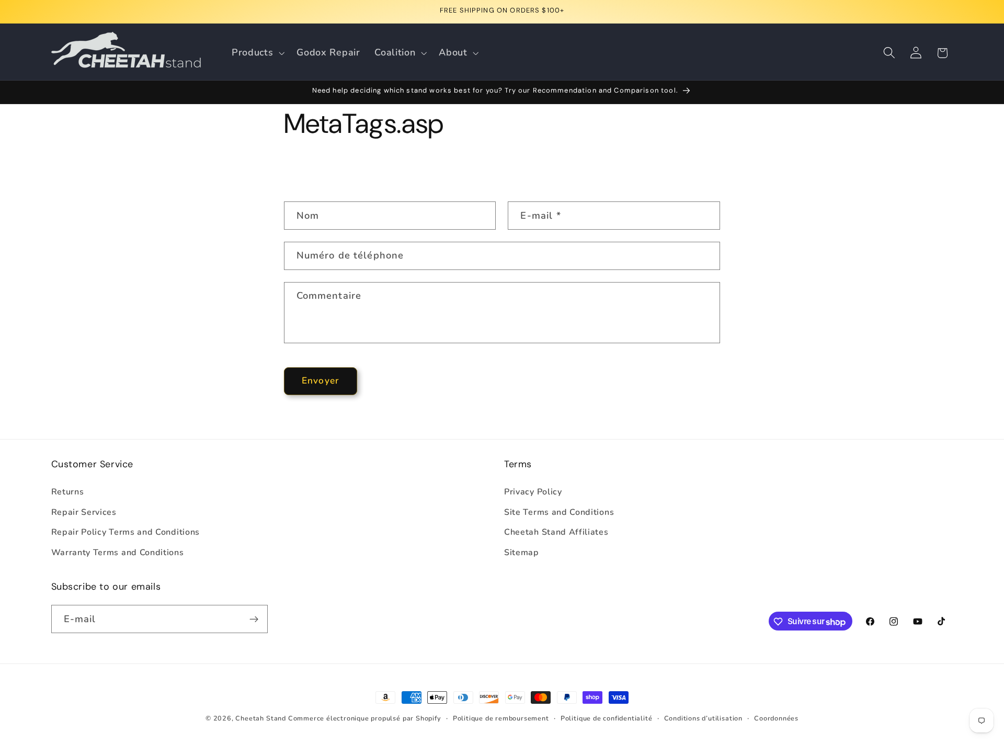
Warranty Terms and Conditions (117, 552)
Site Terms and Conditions (559, 511)
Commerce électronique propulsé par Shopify (364, 718)
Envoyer (320, 381)
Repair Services (84, 511)
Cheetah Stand (261, 718)
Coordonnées (776, 718)
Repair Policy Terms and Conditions (125, 532)
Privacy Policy (533, 491)
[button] (256, 53)
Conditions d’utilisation (703, 718)
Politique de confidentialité (607, 718)
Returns (67, 491)
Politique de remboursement (501, 718)
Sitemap (521, 552)
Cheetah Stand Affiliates (556, 532)
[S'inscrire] (254, 619)
